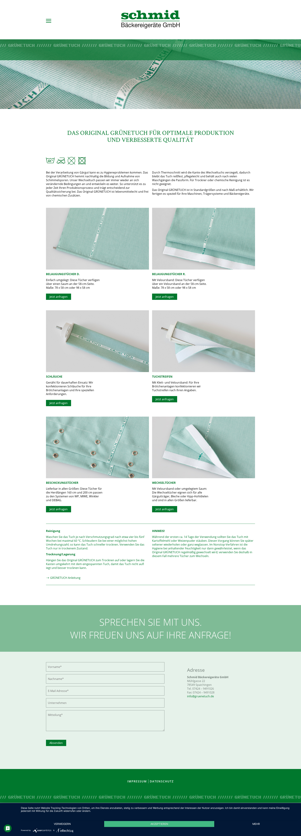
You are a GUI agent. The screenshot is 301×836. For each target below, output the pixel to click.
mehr (256, 824)
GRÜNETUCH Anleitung (64, 578)
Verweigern (62, 824)
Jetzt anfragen (58, 297)
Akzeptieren (159, 824)
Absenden (56, 743)
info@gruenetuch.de (200, 696)
